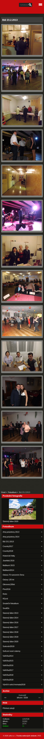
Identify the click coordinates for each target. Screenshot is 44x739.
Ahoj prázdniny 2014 (11, 537)
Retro (5, 594)
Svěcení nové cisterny (11, 651)
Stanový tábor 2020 (10, 521)
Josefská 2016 (8, 561)
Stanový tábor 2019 (10, 637)
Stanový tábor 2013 (10, 613)
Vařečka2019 (8, 680)
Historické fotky (9, 556)
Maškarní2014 (8, 570)
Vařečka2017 (8, 670)
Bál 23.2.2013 (8, 542)
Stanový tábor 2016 (10, 622)
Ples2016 (6, 589)
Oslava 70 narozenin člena (13, 575)
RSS (39, 736)
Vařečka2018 (8, 675)
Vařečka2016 (8, 665)
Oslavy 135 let (8, 580)
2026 (26, 698)
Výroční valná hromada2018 (14, 685)
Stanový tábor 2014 (10, 618)
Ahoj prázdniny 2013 (11, 532)
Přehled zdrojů (8, 708)
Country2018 (8, 551)
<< (5, 698)
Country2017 (8, 546)
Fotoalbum (12, 492)
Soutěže (6, 608)
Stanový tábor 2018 (10, 632)
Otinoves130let (9, 584)
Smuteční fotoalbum (11, 603)
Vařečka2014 (8, 656)
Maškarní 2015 (9, 565)
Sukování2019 (8, 646)
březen (19, 698)
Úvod (3, 492)
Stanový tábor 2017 (10, 627)
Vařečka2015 (8, 661)
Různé (5, 599)
